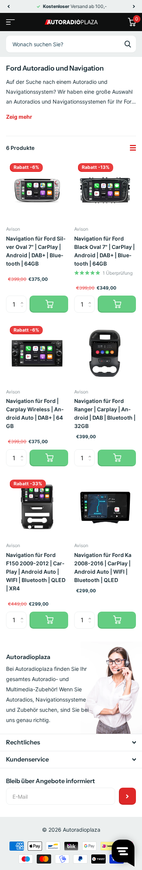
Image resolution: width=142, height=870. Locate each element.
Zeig (19, 116)
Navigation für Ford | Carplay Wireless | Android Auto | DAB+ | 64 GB (35, 413)
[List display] (133, 148)
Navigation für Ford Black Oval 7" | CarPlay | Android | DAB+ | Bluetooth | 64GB (104, 251)
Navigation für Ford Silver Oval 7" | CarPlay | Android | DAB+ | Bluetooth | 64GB (36, 251)
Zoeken (127, 44)
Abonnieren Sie (127, 796)
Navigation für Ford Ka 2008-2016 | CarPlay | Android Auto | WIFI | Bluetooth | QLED (102, 567)
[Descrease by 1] (23, 310)
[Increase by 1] (23, 298)
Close (71, 742)
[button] (8, 6)
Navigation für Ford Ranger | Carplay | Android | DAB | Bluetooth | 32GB (105, 413)
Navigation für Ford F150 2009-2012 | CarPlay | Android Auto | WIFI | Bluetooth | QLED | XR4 (36, 572)
